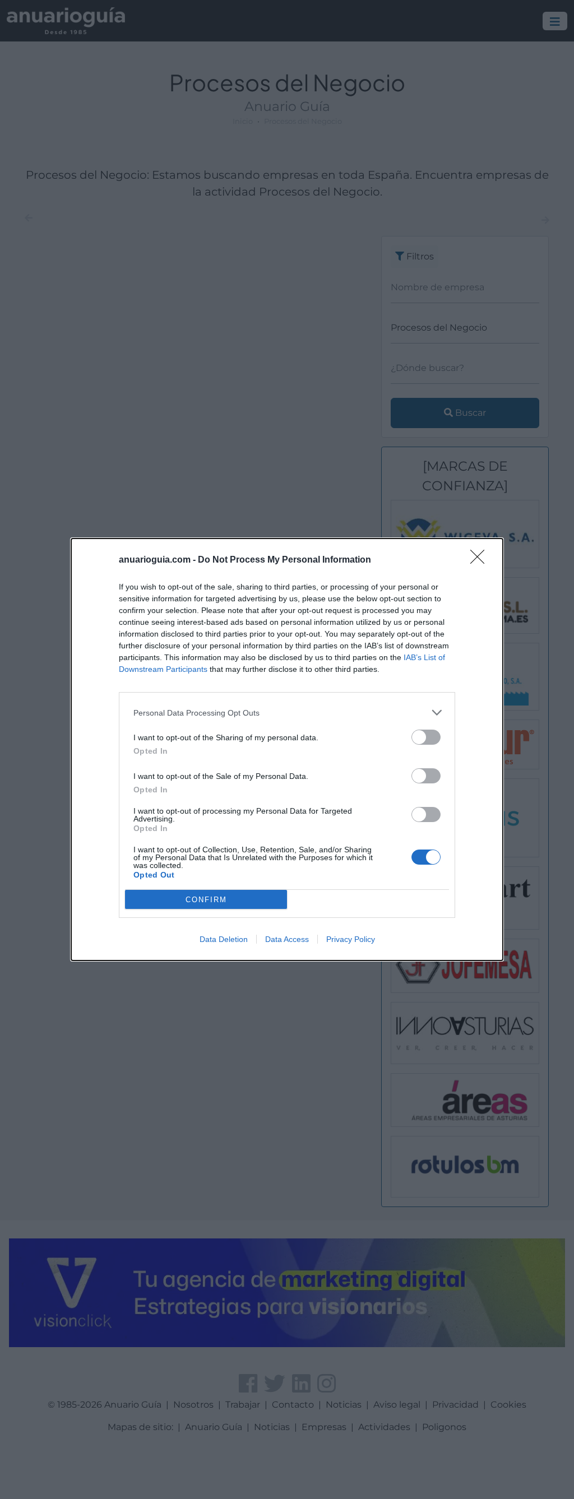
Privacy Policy (350, 939)
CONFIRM (206, 899)
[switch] (426, 737)
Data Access (287, 939)
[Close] (481, 560)
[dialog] (287, 749)
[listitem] (287, 712)
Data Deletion (224, 939)
